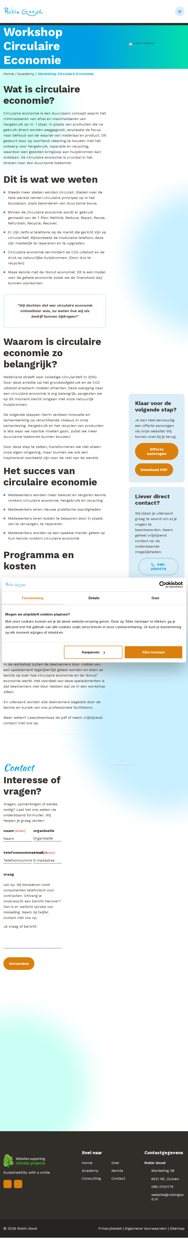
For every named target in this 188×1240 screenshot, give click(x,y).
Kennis (117, 1170)
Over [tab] (155, 598)
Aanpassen (91, 652)
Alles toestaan (153, 652)
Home (8, 74)
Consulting (91, 1178)
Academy (26, 74)
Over (115, 1163)
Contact (118, 1178)
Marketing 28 (162, 1170)
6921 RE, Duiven (165, 1179)
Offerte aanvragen (156, 451)
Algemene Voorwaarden (146, 1228)
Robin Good (27, 1228)
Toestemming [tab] (32, 598)
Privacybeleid (110, 1228)
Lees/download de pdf (47, 717)
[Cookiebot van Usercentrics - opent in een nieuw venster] (163, 584)
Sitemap (177, 1228)
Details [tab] (94, 598)
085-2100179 (158, 566)
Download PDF (154, 469)
